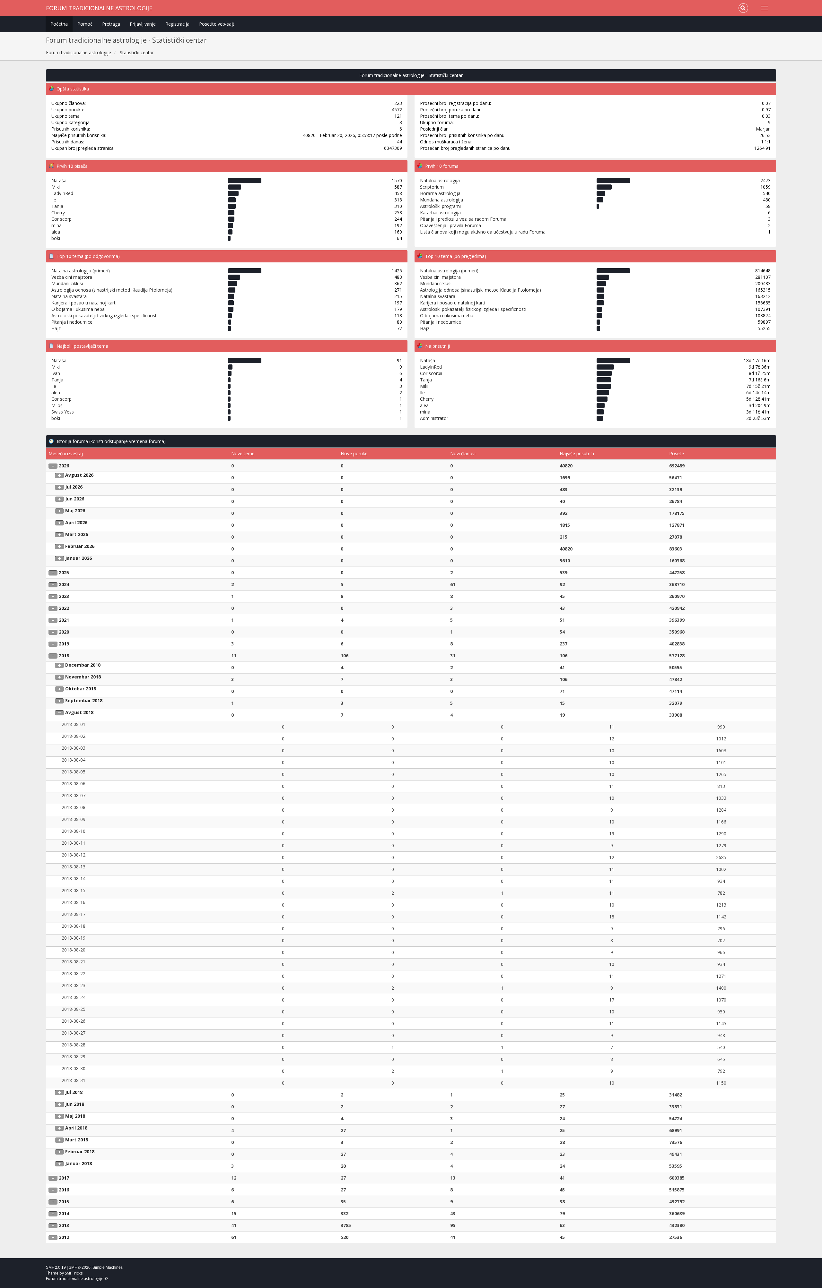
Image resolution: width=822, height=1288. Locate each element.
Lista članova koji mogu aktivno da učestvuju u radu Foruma (483, 232)
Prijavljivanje (143, 24)
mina (56, 225)
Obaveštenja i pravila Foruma (450, 225)
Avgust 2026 (79, 475)
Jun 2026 (74, 499)
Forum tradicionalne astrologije (99, 8)
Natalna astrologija (440, 180)
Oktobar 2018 (80, 689)
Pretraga (111, 24)
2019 (64, 644)
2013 (64, 1225)
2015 (64, 1201)
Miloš (57, 405)
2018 (64, 656)
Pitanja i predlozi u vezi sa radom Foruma (463, 219)
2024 (64, 584)
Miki (55, 187)
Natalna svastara (69, 296)
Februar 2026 (79, 546)
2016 (64, 1190)
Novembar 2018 (83, 677)
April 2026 (76, 522)
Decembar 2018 (83, 665)
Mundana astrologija (441, 200)
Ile (53, 200)
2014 (64, 1213)
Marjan (763, 129)
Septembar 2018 (83, 700)
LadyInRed (62, 193)
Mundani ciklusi (67, 283)
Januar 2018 (78, 1163)
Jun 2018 (74, 1104)
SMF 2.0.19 (56, 1267)
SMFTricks (74, 1273)
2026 (64, 466)
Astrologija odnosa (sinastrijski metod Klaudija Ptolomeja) (111, 290)
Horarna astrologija (440, 193)
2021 (64, 620)
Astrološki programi (440, 206)
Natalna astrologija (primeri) (80, 271)
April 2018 (76, 1128)
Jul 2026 (74, 487)
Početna (59, 24)
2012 (64, 1237)
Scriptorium (432, 187)
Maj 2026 (75, 511)
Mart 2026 (76, 534)
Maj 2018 (75, 1116)
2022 (64, 608)
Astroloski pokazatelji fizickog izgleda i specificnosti (104, 315)
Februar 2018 (79, 1151)
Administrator (434, 418)
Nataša (58, 180)
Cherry (58, 212)
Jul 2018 (74, 1092)
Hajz (56, 328)
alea (55, 232)
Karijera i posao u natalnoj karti (84, 303)
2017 (64, 1178)
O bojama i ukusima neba (78, 309)
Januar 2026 (78, 558)
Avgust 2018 (79, 712)
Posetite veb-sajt (216, 24)
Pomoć (84, 24)
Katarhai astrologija (440, 212)
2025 (64, 572)
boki (55, 238)
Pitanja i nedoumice (71, 322)
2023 (64, 596)
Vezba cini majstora (71, 277)
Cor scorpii (62, 219)
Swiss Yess (62, 412)
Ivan (55, 373)
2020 (64, 632)
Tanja (57, 206)
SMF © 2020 (80, 1267)
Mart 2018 (76, 1140)
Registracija (177, 24)
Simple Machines (107, 1267)
